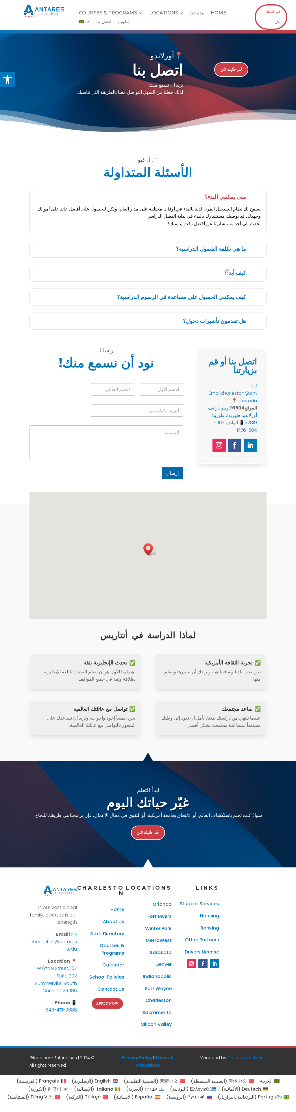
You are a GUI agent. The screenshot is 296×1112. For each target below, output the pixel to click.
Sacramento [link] (157, 1012)
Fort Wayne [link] (158, 988)
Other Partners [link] (202, 939)
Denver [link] (164, 964)
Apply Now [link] (107, 1003)
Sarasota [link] (161, 952)
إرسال (172, 473)
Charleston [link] (158, 1000)
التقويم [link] (124, 22)
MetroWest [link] (159, 940)
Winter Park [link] (158, 928)
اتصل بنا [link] (103, 22)
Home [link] (218, 13)
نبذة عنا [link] (197, 13)
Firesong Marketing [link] (247, 1058)
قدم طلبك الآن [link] (273, 17)
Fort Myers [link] (159, 916)
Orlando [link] (162, 904)
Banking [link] (209, 928)
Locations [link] (163, 13)
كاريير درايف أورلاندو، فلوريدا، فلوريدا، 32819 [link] (232, 415)
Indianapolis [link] (157, 976)
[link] (7, 79)
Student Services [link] (199, 903)
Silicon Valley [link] (156, 1024)
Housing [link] (209, 915)
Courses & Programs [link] (108, 13)
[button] (150, 549)
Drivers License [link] (202, 952)
